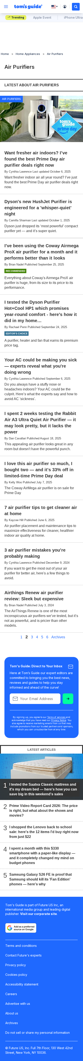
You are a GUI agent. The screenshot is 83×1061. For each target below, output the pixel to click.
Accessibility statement (21, 984)
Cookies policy (16, 974)
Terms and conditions (21, 945)
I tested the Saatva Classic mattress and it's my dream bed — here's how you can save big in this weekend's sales (43, 789)
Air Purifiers (55, 54)
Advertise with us (17, 1003)
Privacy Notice (58, 720)
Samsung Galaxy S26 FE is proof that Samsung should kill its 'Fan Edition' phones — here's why (40, 879)
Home (5, 54)
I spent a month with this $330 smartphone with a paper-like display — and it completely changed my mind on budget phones (42, 855)
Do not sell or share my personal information (37, 1032)
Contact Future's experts (23, 955)
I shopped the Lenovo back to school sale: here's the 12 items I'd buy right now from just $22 (43, 832)
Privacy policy (15, 965)
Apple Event (42, 17)
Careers (11, 994)
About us (11, 1013)
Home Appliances (28, 54)
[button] (76, 7)
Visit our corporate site (38, 914)
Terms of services (56, 717)
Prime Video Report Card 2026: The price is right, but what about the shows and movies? (43, 810)
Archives (58, 637)
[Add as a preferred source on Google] (20, 928)
